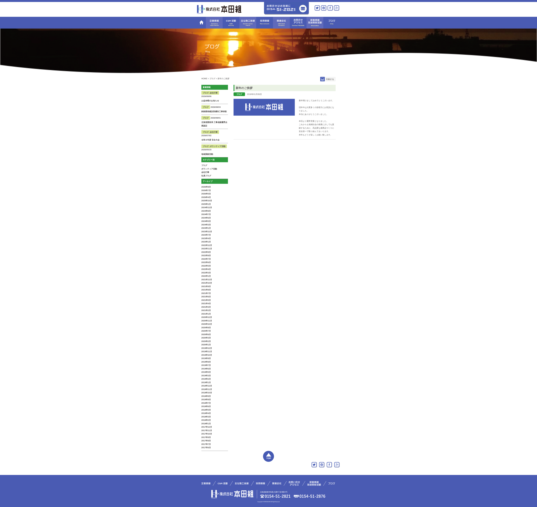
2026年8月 (206, 187)
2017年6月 (206, 447)
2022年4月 (206, 269)
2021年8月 (206, 290)
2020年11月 (206, 321)
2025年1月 (206, 204)
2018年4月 (206, 413)
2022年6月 (206, 262)
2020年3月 (206, 338)
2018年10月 (206, 393)
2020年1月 (206, 345)
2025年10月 (206, 200)
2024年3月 (206, 225)
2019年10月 (206, 355)
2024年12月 (206, 207)
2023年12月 (206, 231)
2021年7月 (206, 293)
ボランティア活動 (209, 169)
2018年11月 (206, 389)
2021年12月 (206, 279)
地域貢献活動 (207, 154)
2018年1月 (206, 423)
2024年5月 (206, 221)
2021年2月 (206, 310)
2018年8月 (206, 399)
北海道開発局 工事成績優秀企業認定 (214, 124)
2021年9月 (206, 286)
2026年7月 (206, 190)
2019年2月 (206, 379)
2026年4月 (206, 197)
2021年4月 (206, 303)
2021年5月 (206, 300)
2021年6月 (206, 296)
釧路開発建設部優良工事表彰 (214, 111)
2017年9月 (206, 437)
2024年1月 (206, 228)
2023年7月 (206, 235)
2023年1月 (206, 242)
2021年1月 (206, 314)
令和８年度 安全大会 (210, 140)
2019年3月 (206, 375)
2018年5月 (206, 410)
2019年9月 (206, 358)
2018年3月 (206, 417)
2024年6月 (206, 218)
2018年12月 (206, 386)
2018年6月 (206, 406)
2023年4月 (206, 238)
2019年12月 (206, 348)
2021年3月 (206, 307)
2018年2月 (206, 420)
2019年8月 (206, 362)
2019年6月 (206, 369)
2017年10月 (206, 434)
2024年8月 (206, 211)
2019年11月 (206, 351)
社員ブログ (206, 176)
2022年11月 (206, 248)
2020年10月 (206, 324)
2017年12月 (206, 427)
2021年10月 (206, 283)
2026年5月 (206, 194)
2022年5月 (206, 266)
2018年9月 (206, 396)
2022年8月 (206, 255)
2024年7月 (206, 214)
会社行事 (205, 172)
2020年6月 (206, 334)
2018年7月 (206, 403)
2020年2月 (206, 341)
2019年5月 (206, 372)
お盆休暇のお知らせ (210, 101)
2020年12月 (206, 317)
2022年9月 (206, 252)
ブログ (204, 165)
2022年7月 (206, 259)
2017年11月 (206, 430)
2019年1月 (206, 382)
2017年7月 (206, 444)
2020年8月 (206, 327)
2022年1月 (206, 276)
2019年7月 (206, 365)
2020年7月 (206, 331)
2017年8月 (206, 441)
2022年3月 (206, 273)
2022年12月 (206, 245)
